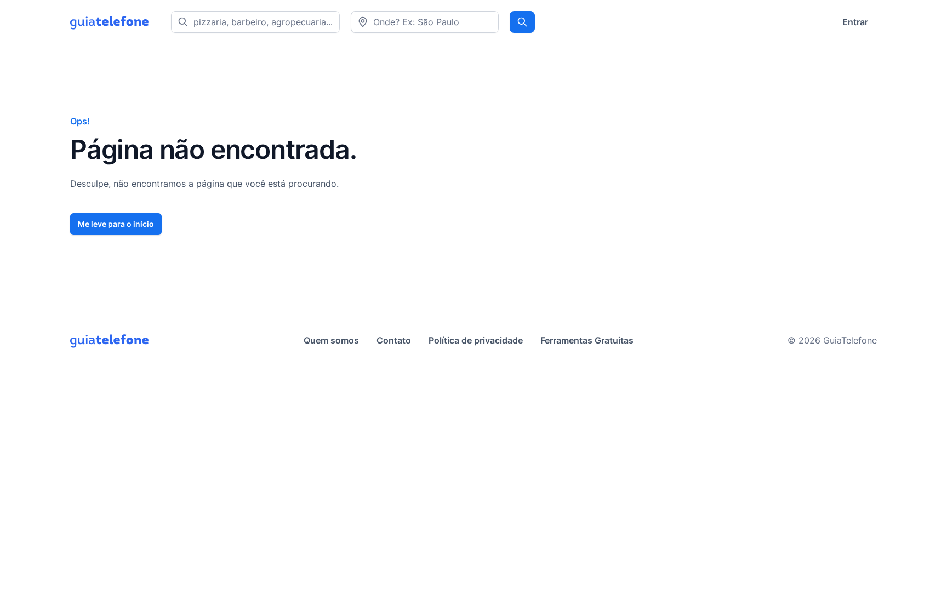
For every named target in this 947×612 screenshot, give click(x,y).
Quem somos (331, 340)
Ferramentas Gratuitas (587, 340)
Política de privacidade (476, 340)
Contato (393, 340)
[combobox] (425, 22)
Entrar (855, 21)
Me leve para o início (116, 223)
